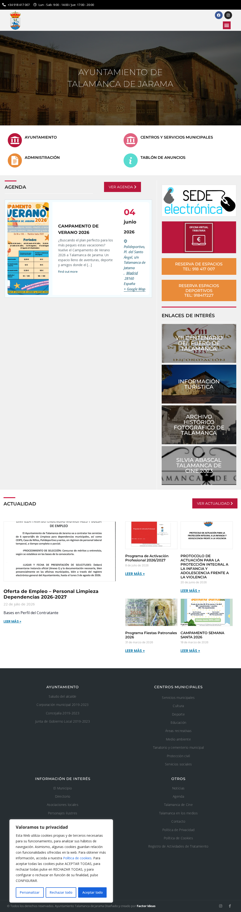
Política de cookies (77, 858)
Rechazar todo (61, 892)
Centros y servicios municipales (177, 137)
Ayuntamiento (41, 137)
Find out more (68, 271)
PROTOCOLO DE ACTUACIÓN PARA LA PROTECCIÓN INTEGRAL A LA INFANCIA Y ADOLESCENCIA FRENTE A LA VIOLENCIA (205, 566)
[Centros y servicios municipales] (131, 140)
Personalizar (30, 892)
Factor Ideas (146, 906)
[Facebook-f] (230, 906)
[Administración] (15, 160)
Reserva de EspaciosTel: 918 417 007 (199, 266)
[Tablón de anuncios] (131, 160)
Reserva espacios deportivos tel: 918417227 (199, 290)
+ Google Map (134, 289)
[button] (227, 25)
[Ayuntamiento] (15, 140)
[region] (61, 861)
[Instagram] (220, 906)
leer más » (135, 573)
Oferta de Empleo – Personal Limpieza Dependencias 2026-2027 (51, 594)
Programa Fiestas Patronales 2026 (151, 635)
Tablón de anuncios (163, 157)
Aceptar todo (92, 892)
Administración (42, 157)
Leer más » (12, 621)
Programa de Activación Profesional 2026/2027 (147, 558)
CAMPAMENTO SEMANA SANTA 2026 (202, 635)
